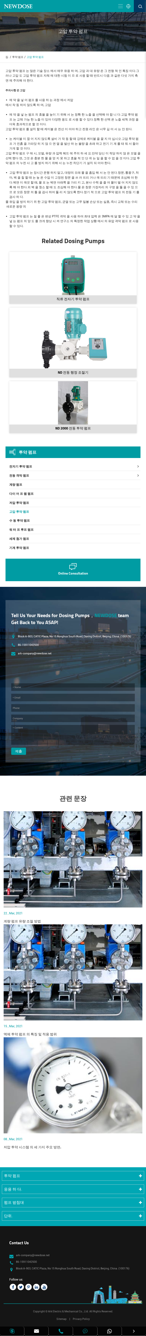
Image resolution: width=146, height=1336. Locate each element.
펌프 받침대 (14, 1202)
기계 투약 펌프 (19, 548)
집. (7, 56)
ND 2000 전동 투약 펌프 (73, 428)
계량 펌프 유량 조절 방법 (22, 921)
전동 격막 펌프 (19, 475)
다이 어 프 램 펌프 (21, 493)
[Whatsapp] (110, 1331)
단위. (8, 1216)
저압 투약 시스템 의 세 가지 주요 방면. (32, 1147)
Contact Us (19, 1243)
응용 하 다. (13, 1189)
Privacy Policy (81, 1318)
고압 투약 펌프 (35, 56)
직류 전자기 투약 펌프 (73, 299)
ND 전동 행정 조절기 (73, 373)
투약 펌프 (17, 56)
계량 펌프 (15, 484)
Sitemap (61, 1318)
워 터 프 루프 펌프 (21, 529)
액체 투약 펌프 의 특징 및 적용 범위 (30, 1034)
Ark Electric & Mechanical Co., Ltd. (68, 1311)
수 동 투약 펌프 (19, 520)
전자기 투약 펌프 (20, 466)
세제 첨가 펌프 (19, 538)
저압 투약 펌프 (19, 503)
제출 (18, 751)
